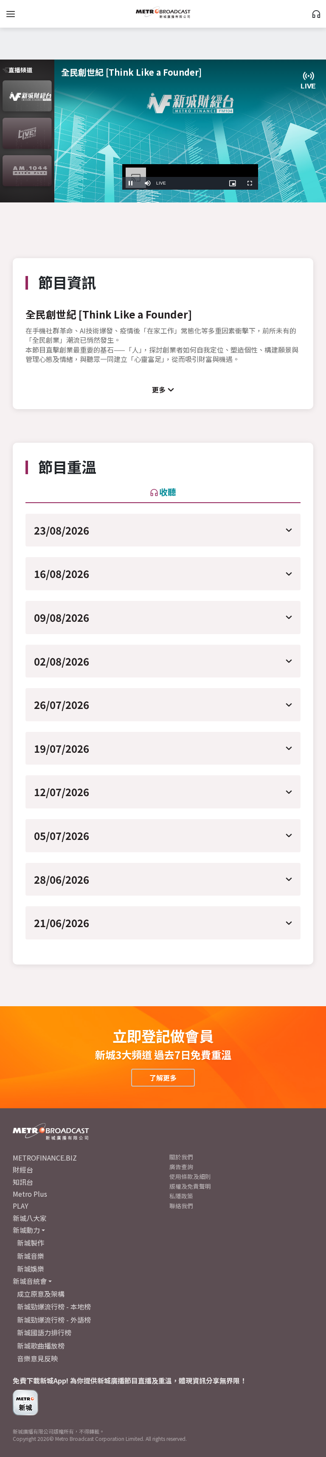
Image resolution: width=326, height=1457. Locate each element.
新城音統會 (30, 1281)
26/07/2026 (61, 704)
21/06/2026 (61, 922)
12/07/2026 (61, 791)
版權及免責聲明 (190, 1186)
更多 (159, 389)
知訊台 (23, 1182)
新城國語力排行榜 (44, 1332)
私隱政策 (181, 1196)
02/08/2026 (61, 661)
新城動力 (26, 1230)
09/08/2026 (61, 617)
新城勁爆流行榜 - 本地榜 (54, 1306)
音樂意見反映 (37, 1358)
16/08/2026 (61, 573)
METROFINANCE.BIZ (45, 1158)
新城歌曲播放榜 (41, 1345)
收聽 (167, 492)
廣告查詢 (181, 1166)
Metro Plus (30, 1194)
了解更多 (163, 1078)
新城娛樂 (30, 1268)
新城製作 (30, 1243)
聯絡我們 (181, 1205)
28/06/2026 (61, 879)
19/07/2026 (61, 748)
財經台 (23, 1169)
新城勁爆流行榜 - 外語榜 (54, 1320)
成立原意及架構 (41, 1294)
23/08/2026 (61, 530)
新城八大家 (30, 1218)
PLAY (20, 1206)
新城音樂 (30, 1256)
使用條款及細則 (190, 1176)
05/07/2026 (61, 835)
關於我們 (181, 1157)
